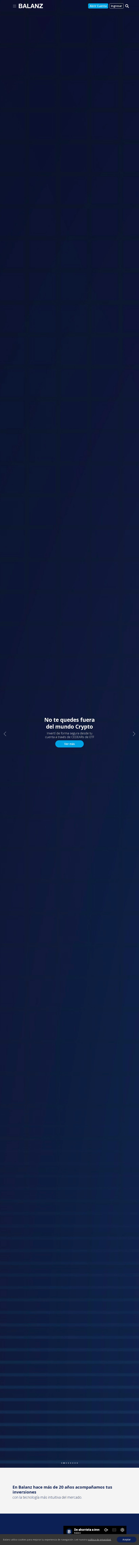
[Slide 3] (66, 1463)
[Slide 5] (70, 1463)
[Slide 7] (75, 1463)
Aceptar (127, 1539)
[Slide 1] (61, 1463)
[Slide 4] (68, 1463)
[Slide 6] (72, 1463)
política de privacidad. (99, 1539)
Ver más (69, 744)
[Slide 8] (77, 1463)
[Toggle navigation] (15, 5)
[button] (5, 734)
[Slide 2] (64, 1463)
